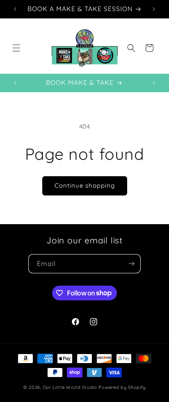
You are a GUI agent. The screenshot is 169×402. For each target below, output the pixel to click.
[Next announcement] (154, 9)
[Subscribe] (131, 263)
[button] (16, 48)
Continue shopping (85, 185)
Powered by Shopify (122, 387)
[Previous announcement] (15, 9)
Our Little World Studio (70, 387)
